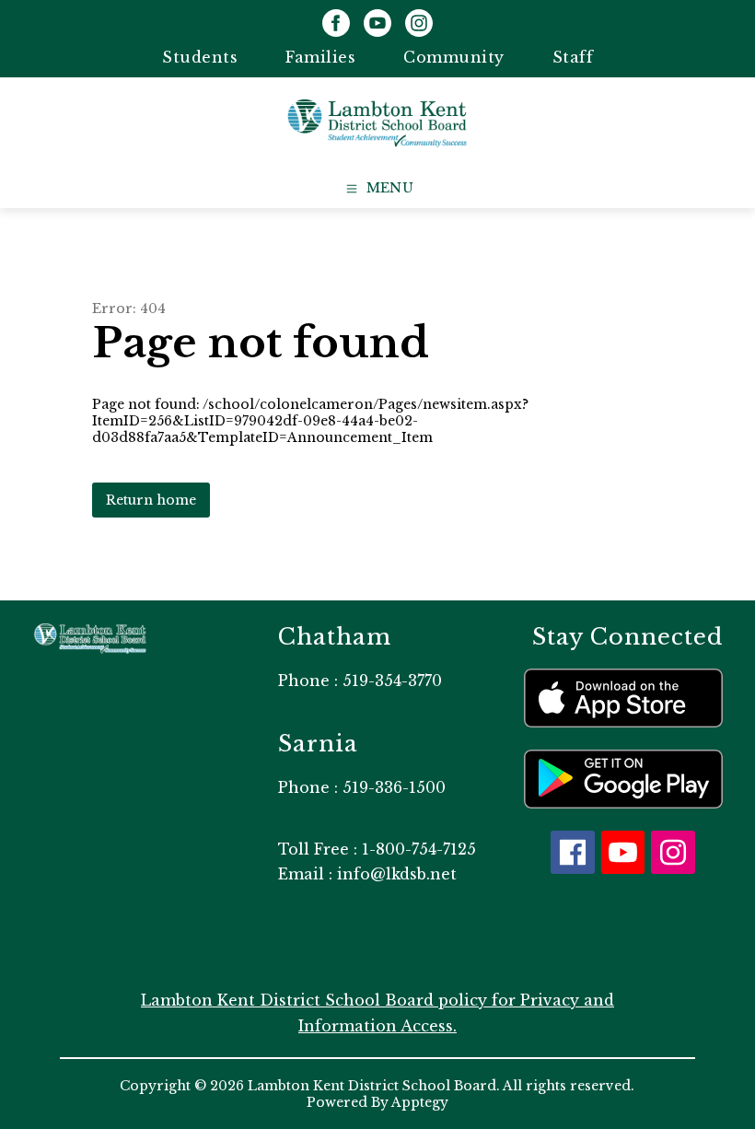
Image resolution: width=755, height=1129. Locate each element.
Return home (151, 500)
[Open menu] (378, 189)
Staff (573, 57)
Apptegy (419, 1102)
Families (320, 57)
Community (454, 57)
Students (200, 57)
